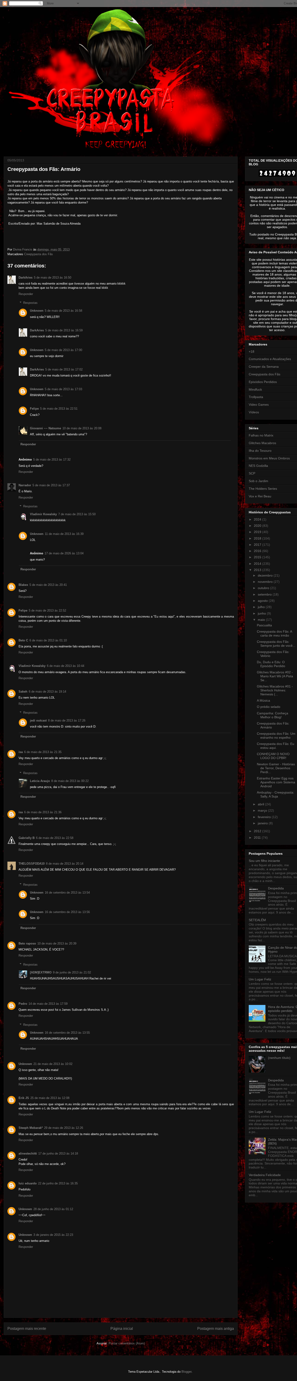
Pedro (23, 1003)
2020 (258, 525)
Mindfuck (255, 389)
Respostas (30, 302)
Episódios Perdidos (263, 382)
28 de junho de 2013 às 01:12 (53, 1209)
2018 (258, 538)
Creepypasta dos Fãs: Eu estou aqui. (275, 746)
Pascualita (264, 625)
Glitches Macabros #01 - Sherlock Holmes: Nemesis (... (275, 690)
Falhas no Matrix (261, 435)
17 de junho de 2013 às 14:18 (58, 1153)
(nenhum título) (279, 1058)
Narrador (25, 485)
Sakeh (23, 691)
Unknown (36, 310)
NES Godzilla (258, 466)
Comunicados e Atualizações (270, 359)
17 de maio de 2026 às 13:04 (64, 553)
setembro (265, 594)
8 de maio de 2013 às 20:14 (64, 863)
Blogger (186, 1371)
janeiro (263, 823)
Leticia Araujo (40, 781)
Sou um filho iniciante (264, 861)
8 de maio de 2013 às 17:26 (66, 720)
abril (261, 804)
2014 (258, 563)
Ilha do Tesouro (260, 450)
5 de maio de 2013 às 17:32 (52, 459)
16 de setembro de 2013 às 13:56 (67, 912)
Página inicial (121, 1329)
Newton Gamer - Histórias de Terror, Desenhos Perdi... (276, 768)
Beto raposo (27, 943)
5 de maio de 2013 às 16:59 (64, 330)
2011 (258, 837)
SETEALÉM (257, 920)
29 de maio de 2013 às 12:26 (63, 1128)
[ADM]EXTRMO (41, 972)
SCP (252, 473)
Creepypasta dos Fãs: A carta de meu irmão (274, 633)
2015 (258, 557)
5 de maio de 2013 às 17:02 (64, 369)
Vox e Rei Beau (260, 496)
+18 (251, 351)
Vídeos (254, 412)
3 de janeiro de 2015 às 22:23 (53, 1235)
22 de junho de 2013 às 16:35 (58, 1183)
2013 (258, 570)
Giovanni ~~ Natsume (45, 428)
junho (262, 613)
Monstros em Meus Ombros (269, 458)
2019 (258, 532)
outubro (264, 588)
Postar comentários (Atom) (127, 1343)
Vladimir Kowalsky (43, 514)
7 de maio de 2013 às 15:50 (77, 514)
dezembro (266, 575)
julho (262, 607)
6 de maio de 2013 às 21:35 (42, 752)
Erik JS (24, 1098)
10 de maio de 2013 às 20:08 (81, 428)
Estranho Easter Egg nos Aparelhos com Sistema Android (276, 782)
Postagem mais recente (26, 1329)
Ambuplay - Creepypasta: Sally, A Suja (275, 794)
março (263, 810)
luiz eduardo (28, 1183)
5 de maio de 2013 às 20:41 (48, 585)
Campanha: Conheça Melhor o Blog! (272, 715)
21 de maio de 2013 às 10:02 (52, 1064)
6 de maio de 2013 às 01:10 (48, 640)
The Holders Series (263, 488)
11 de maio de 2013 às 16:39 (64, 534)
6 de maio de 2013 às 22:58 (54, 838)
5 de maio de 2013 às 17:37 (51, 485)
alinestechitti (28, 1153)
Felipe (34, 408)
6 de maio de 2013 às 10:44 (65, 666)
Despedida (276, 888)
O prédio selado (268, 707)
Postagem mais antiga (215, 1329)
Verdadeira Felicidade (265, 1175)
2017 (258, 544)
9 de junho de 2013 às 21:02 (72, 972)
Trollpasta (256, 397)
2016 (258, 551)
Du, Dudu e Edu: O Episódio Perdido (271, 664)
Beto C (23, 640)
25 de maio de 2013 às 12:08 (49, 1098)
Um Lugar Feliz (260, 979)
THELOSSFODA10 (32, 863)
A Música (263, 700)
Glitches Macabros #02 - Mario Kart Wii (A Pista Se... (275, 676)
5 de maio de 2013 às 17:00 (63, 350)
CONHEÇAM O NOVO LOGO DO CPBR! (273, 756)
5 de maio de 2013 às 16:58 (63, 310)
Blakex (23, 585)
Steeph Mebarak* (31, 1128)
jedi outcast (38, 720)
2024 (258, 519)
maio (262, 619)
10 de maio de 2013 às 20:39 (56, 943)
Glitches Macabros (262, 443)
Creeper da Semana (264, 366)
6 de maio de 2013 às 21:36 (42, 812)
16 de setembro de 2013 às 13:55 (67, 1032)
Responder (26, 294)
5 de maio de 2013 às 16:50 (52, 277)
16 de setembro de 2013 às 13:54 (67, 892)
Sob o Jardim (258, 481)
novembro (266, 582)
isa (21, 752)
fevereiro (265, 817)
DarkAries (25, 277)
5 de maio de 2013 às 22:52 (47, 610)
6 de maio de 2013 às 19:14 (47, 691)
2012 (258, 831)
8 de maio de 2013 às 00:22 (70, 781)
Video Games (259, 404)
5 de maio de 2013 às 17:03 (63, 389)
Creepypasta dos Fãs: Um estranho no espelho (276, 735)
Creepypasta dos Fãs (38, 254)
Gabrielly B (27, 838)
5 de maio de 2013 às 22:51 (58, 408)
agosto (263, 601)
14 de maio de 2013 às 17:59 (48, 1003)
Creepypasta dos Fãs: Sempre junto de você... (276, 643)
